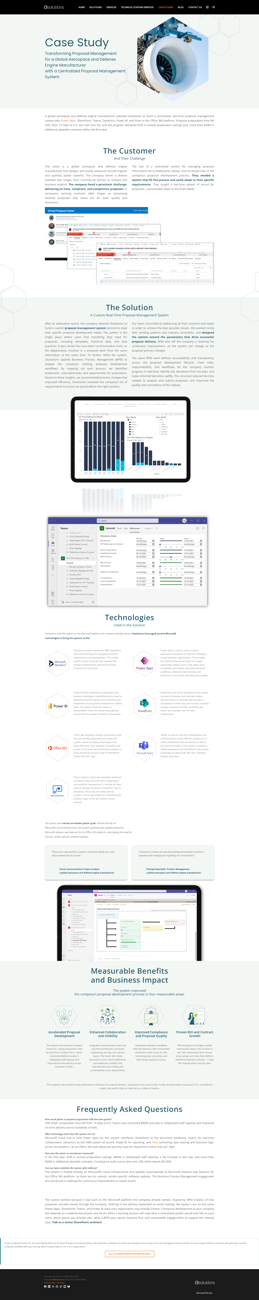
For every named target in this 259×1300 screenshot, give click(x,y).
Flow (155, 1142)
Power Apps (68, 120)
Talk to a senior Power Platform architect (129, 1254)
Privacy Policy (49, 1282)
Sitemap (60, 1282)
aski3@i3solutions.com (58, 1279)
